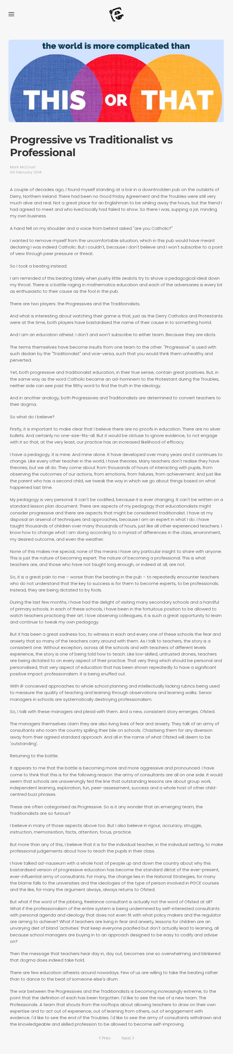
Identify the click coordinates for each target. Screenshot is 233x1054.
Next (126, 1038)
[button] (11, 14)
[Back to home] (116, 14)
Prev (106, 1038)
